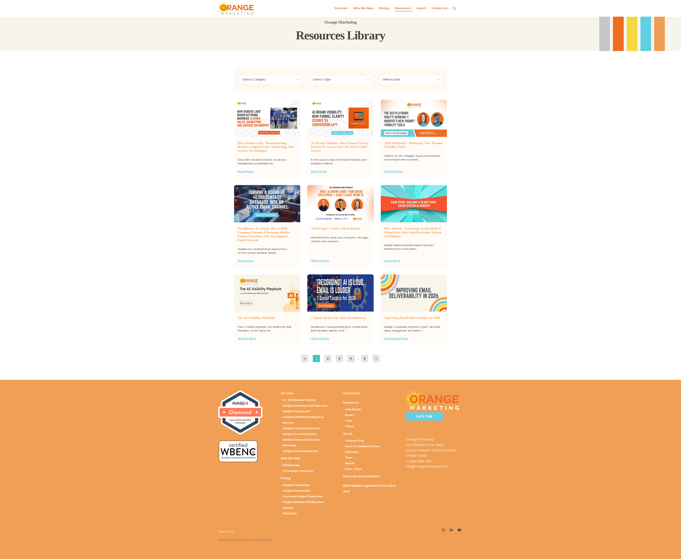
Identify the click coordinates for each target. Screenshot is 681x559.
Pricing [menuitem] (286, 478)
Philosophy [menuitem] (352, 451)
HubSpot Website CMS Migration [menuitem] (303, 502)
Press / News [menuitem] (353, 468)
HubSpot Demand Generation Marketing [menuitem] (302, 442)
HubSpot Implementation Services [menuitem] (305, 405)
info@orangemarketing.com (427, 466)
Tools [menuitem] (348, 420)
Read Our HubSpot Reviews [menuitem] (362, 446)
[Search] (454, 8)
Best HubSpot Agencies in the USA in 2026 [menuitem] (370, 488)
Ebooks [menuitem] (349, 415)
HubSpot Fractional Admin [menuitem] (300, 433)
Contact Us (439, 8)
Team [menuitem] (349, 457)
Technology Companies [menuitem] (298, 470)
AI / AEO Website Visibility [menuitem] (299, 399)
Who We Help (363, 8)
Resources (403, 8)
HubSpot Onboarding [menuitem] (296, 485)
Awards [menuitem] (349, 463)
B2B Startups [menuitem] (291, 465)
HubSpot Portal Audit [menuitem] (296, 411)
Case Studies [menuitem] (353, 409)
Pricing (384, 8)
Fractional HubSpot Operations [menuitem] (303, 496)
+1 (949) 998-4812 (419, 461)
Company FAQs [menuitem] (354, 440)
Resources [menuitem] (351, 402)
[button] (444, 529)
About (421, 8)
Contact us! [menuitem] (352, 393)
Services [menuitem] (287, 393)
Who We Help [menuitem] (290, 458)
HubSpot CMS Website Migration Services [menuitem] (303, 419)
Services (341, 8)
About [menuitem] (347, 433)
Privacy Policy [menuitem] (226, 531)
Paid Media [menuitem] (290, 513)
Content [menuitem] (288, 507)
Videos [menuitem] (349, 426)
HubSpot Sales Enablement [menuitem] (300, 450)
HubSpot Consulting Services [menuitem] (301, 428)
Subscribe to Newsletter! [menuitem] (361, 476)
